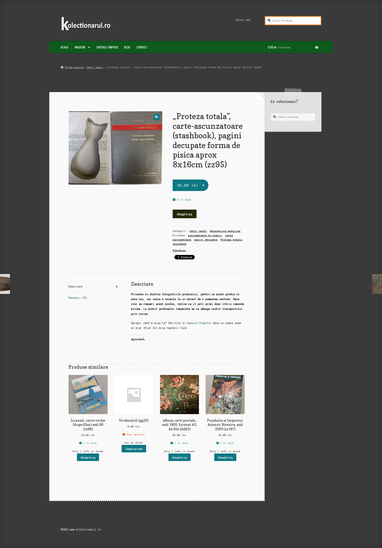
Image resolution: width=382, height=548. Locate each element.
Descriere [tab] (75, 286)
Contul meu (243, 20)
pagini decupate (206, 239)
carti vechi (94, 67)
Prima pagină (74, 67)
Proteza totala (231, 239)
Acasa (64, 47)
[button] (156, 117)
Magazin (80, 47)
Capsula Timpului (107, 47)
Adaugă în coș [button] (88, 457)
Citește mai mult (133, 449)
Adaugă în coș (184, 214)
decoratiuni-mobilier (225, 231)
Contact (142, 47)
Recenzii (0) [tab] (78, 297)
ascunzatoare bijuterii (205, 235)
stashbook (180, 244)
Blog (127, 47)
